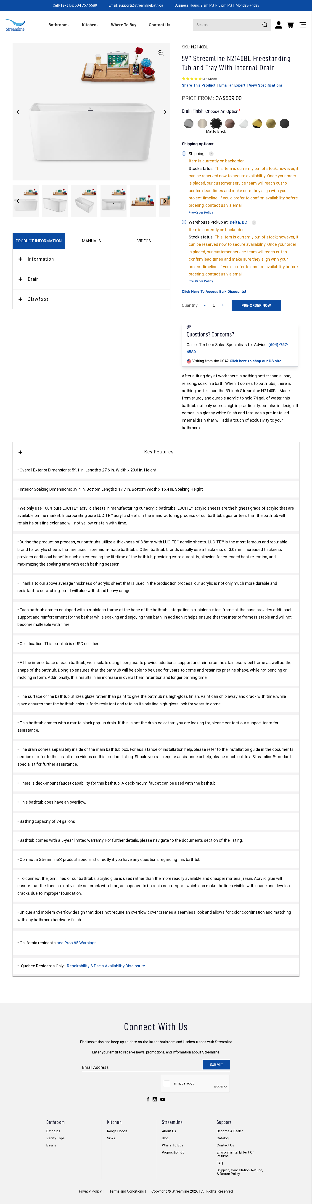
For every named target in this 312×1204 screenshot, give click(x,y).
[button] (165, 112)
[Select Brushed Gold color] (271, 123)
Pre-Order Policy (201, 212)
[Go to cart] (290, 25)
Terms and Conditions (126, 1191)
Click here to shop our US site (255, 361)
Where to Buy (172, 1145)
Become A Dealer (230, 1131)
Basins (51, 1145)
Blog (165, 1138)
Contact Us (159, 24)
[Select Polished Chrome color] (188, 123)
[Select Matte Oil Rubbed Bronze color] (230, 123)
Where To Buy (123, 24)
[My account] (278, 24)
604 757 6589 (86, 5)
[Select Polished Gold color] (257, 123)
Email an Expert (232, 85)
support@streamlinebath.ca (141, 5)
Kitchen (89, 24)
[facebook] (148, 1100)
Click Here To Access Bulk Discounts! (214, 291)
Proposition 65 (173, 1152)
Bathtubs (53, 1131)
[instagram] (155, 1100)
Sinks (111, 1138)
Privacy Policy (90, 1191)
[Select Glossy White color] (243, 123)
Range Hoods (117, 1131)
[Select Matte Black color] (216, 123)
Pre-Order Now (256, 305)
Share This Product (199, 85)
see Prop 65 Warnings (77, 942)
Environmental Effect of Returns (235, 1154)
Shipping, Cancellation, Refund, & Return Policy (240, 1172)
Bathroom (57, 24)
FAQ (220, 1163)
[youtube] (162, 1100)
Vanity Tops (55, 1138)
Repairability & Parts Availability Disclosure (106, 965)
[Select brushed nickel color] (202, 123)
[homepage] (14, 25)
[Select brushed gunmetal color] (284, 123)
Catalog (223, 1138)
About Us (169, 1131)
